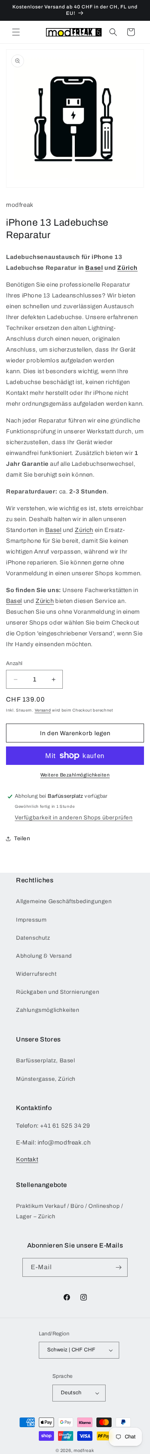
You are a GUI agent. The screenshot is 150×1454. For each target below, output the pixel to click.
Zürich (127, 268)
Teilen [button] (22, 838)
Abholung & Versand (44, 956)
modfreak (84, 1450)
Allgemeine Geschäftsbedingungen (64, 901)
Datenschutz (33, 938)
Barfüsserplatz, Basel (45, 1061)
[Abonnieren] (118, 1267)
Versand (43, 710)
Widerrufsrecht (36, 974)
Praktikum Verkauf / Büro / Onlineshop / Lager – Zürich (69, 1211)
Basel (94, 268)
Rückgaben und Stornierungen (57, 992)
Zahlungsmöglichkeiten (48, 1010)
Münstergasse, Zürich (46, 1079)
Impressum (31, 920)
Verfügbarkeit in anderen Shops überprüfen (74, 818)
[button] (16, 32)
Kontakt (27, 1159)
